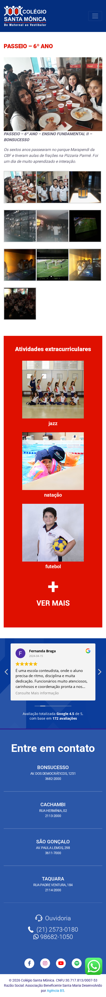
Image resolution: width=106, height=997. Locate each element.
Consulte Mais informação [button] (37, 693)
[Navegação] (95, 16)
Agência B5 (55, 991)
